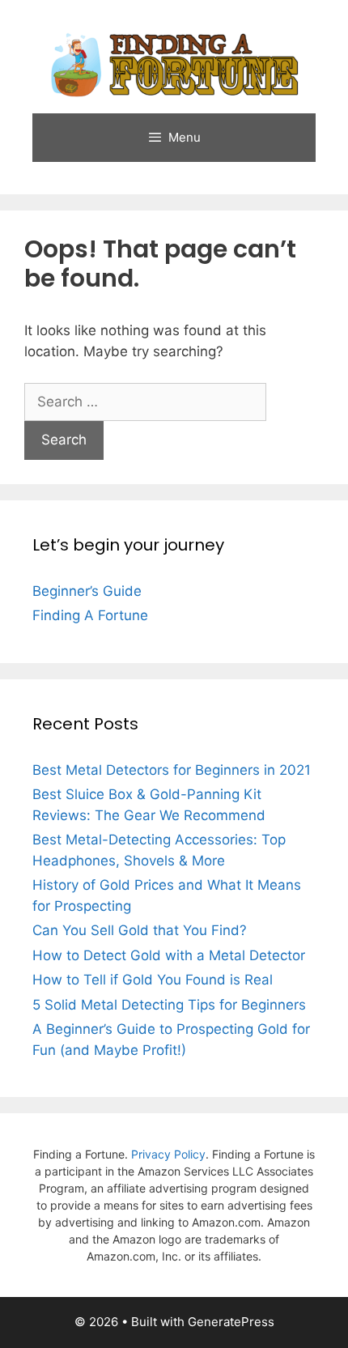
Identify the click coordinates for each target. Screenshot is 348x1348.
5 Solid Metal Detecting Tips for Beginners (169, 1005)
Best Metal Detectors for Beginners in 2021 (171, 770)
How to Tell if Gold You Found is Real (152, 980)
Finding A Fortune (90, 615)
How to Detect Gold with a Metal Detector (168, 955)
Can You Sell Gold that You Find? (139, 930)
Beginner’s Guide (87, 591)
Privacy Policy (168, 1154)
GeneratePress (231, 1321)
